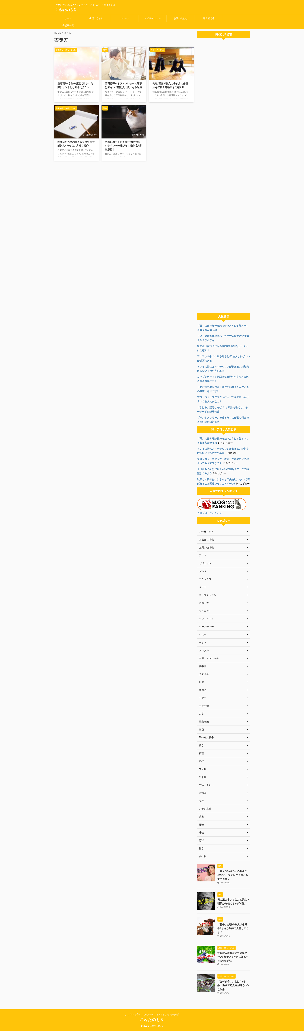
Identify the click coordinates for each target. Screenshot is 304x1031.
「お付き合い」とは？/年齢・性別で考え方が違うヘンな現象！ (233, 985)
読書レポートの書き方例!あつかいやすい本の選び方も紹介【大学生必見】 (123, 145)
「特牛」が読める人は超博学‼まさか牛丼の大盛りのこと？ (233, 928)
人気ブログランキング (209, 512)
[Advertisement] (223, 176)
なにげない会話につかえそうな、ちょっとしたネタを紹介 (152, 1014)
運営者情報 (208, 18)
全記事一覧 (68, 25)
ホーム (68, 18)
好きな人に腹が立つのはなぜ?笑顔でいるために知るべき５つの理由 (232, 956)
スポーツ (124, 18)
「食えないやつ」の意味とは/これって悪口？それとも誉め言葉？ (232, 874)
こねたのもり (66, 10)
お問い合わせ (181, 18)
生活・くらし (96, 18)
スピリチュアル (152, 18)
